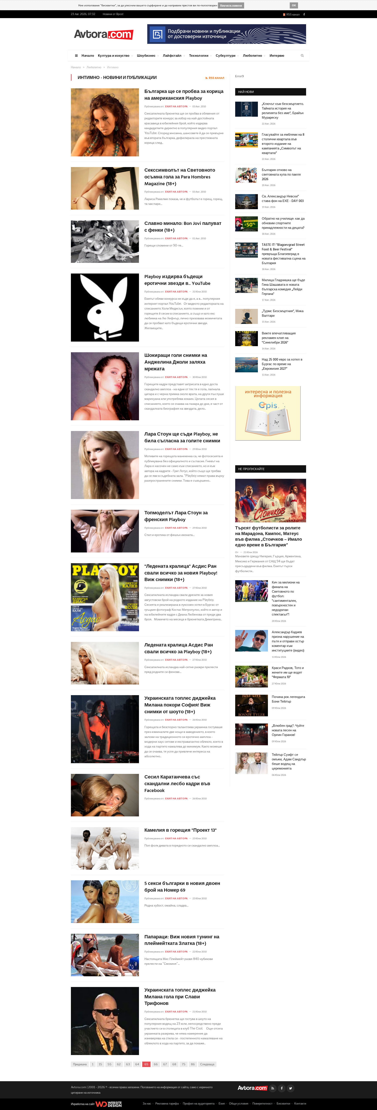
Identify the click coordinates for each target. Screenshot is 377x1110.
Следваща (207, 1064)
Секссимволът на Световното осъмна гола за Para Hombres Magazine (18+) (179, 177)
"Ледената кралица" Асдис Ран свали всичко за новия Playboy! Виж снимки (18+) (180, 573)
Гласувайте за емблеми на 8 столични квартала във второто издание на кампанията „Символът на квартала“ (283, 144)
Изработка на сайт (83, 1104)
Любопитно (252, 55)
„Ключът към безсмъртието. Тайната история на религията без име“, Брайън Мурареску (283, 111)
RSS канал (292, 14)
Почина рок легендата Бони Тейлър (288, 699)
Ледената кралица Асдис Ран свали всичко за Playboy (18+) (178, 649)
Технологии (198, 55)
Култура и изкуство (113, 55)
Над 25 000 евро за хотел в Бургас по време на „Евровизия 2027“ (282, 364)
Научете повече (231, 5)
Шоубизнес (146, 55)
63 (128, 1064)
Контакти (300, 1103)
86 (193, 1064)
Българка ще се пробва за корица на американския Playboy (183, 95)
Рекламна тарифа (167, 1103)
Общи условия (238, 1103)
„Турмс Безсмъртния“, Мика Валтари (282, 313)
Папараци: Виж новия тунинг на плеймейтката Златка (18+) (181, 941)
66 (156, 1064)
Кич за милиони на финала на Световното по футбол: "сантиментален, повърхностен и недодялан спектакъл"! (286, 598)
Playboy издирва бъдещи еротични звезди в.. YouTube (177, 280)
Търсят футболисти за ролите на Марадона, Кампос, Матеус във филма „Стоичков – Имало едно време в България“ (268, 537)
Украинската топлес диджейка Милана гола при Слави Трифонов (180, 997)
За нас (147, 1103)
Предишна (80, 1064)
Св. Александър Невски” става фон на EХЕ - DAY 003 (283, 199)
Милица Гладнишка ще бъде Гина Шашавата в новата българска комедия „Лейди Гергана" (283, 287)
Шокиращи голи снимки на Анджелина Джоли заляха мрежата (175, 362)
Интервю (277, 55)
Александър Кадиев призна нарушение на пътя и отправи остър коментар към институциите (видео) (288, 641)
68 (174, 1064)
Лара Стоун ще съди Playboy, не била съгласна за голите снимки (182, 438)
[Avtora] (103, 34)
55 (109, 1064)
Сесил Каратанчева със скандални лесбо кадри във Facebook (177, 784)
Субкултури (225, 55)
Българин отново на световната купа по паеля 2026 (281, 175)
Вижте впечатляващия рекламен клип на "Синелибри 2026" (279, 338)
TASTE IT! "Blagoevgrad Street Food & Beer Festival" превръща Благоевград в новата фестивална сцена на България (283, 254)
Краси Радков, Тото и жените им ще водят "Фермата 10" (288, 673)
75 (183, 1064)
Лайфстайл (172, 55)
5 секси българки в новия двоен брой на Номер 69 (182, 887)
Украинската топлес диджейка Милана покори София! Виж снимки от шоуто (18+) (180, 705)
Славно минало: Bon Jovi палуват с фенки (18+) (182, 227)
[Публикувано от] (238, 552)
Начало (88, 55)
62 (119, 1064)
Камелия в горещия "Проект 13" (180, 830)
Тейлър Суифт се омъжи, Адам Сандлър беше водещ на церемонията (289, 762)
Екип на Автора (176, 106)
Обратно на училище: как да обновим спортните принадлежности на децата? (283, 223)
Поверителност (262, 1103)
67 (165, 1064)
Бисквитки (283, 1103)
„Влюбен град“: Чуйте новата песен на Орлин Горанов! (288, 730)
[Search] (302, 55)
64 (137, 1064)
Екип (222, 1103)
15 (100, 1064)
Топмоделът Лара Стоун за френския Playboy (176, 516)
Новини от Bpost (113, 14)
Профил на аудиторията (198, 1103)
